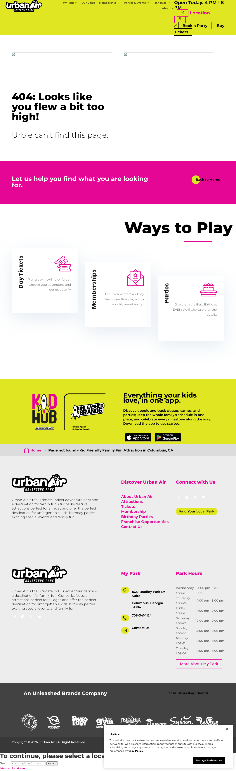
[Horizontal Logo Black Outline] (24, 11)
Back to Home (208, 180)
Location (200, 13)
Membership (107, 2)
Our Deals (88, 2)
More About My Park (199, 664)
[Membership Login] (175, 25)
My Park (68, 2)
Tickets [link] (128, 506)
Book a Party (195, 25)
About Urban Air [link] (137, 496)
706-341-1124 (142, 615)
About (166, 8)
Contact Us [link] (132, 526)
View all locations (12, 768)
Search (5, 763)
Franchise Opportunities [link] (145, 521)
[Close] (227, 729)
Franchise (159, 2)
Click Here (138, 437)
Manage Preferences (209, 760)
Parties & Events (135, 2)
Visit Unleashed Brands (188, 693)
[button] (182, 13)
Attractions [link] (132, 501)
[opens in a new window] (179, 497)
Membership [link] (133, 511)
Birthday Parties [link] (137, 516)
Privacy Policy (134, 751)
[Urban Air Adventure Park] (39, 491)
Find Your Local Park (196, 511)
